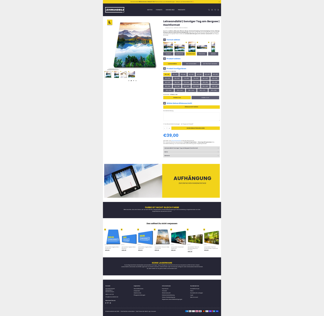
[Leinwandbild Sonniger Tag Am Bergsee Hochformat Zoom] (131, 74)
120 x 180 (177, 86)
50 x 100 (167, 78)
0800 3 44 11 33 (109, 294)
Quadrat (168, 54)
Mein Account (194, 297)
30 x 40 (175, 74)
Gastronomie (137, 293)
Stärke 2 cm (177, 97)
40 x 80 (199, 74)
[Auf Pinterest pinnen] (133, 80)
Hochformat (191, 54)
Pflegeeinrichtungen (139, 295)
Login (191, 295)
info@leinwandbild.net (111, 297)
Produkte (181, 10)
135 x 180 (186, 86)
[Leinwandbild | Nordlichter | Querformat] (178, 237)
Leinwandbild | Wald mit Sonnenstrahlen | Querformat (211, 247)
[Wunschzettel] (215, 9)
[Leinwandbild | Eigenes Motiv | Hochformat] (112, 237)
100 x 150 (205, 82)
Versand (164, 291)
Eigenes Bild (170, 10)
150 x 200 (205, 86)
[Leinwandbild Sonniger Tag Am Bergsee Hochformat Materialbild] (123, 74)
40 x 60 (191, 74)
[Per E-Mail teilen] (136, 80)
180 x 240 (191, 90)
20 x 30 (167, 74)
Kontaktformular (194, 288)
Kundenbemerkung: (168, 110)
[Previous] (106, 44)
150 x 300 (214, 90)
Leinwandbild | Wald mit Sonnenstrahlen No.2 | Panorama (193, 248)
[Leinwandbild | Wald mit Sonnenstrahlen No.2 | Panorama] (195, 237)
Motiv (166, 152)
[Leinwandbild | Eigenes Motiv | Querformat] (145, 237)
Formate (159, 10)
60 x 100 (177, 78)
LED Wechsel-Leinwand (210, 64)
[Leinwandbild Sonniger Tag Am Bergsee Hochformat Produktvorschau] (108, 74)
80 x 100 (205, 78)
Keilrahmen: (170, 94)
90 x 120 (177, 82)
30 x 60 (183, 74)
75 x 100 (196, 78)
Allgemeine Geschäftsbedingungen (172, 299)
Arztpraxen (137, 291)
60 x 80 (207, 74)
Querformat (179, 54)
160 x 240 (180, 90)
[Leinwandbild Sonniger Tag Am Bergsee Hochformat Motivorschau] (115, 74)
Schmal (213, 54)
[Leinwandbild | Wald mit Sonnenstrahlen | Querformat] (211, 237)
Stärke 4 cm (205, 97)
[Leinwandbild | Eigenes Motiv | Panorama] (129, 237)
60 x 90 (215, 74)
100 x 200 (196, 86)
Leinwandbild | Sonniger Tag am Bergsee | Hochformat (181, 148)
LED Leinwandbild (191, 64)
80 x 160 (214, 82)
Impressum (165, 288)
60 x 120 (214, 78)
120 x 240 (168, 90)
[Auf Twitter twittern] (131, 80)
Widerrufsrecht (166, 293)
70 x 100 (186, 78)
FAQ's (191, 291)
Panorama (202, 54)
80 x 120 (167, 82)
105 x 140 (195, 82)
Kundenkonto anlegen (196, 293)
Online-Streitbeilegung (168, 297)
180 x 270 (202, 90)
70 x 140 (186, 82)
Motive (149, 10)
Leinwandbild (172, 64)
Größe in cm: (169, 71)
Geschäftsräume (138, 288)
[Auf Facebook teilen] (129, 80)
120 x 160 (167, 86)
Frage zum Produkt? (188, 124)
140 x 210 (214, 86)
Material (167, 155)
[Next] (158, 44)
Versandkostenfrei (176, 140)
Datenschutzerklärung (168, 295)
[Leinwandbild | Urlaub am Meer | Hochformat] (162, 237)
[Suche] (209, 9)
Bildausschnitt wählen (191, 106)
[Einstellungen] (212, 9)
